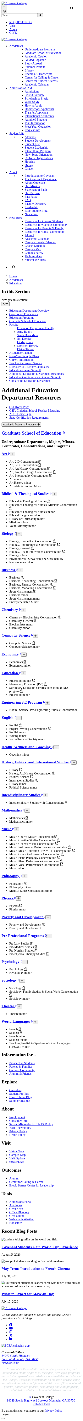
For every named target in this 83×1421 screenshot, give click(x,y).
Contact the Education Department (30, 380)
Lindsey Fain (25, 342)
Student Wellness (35, 259)
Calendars (15, 1090)
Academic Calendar (37, 84)
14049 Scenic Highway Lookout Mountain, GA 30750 (20, 1357)
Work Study (32, 102)
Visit (12, 25)
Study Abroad (33, 63)
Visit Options (17, 1158)
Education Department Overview (29, 310)
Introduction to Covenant (40, 175)
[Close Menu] (4, 11)
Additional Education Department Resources (36, 373)
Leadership (31, 207)
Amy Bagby (24, 331)
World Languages (16, 1021)
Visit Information (35, 123)
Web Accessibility (20, 1127)
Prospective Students (22, 1063)
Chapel (29, 168)
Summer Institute (35, 67)
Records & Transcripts (38, 74)
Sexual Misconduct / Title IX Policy (31, 1124)
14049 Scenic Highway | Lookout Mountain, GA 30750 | (41, 1400)
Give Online (16, 1215)
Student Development (38, 140)
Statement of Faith (36, 189)
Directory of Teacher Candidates (29, 366)
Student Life (32, 144)
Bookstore (15, 1222)
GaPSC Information (21, 359)
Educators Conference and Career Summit (35, 377)
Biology (8, 533)
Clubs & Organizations (39, 158)
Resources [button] (15, 217)
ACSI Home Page (20, 414)
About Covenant (35, 182)
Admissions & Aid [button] (20, 88)
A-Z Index (15, 1205)
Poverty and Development (23, 917)
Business (9, 570)
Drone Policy (17, 1134)
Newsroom (31, 214)
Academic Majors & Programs (20, 424)
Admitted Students (36, 119)
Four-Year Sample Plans (24, 356)
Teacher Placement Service (25, 363)
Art (5, 454)
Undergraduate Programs (40, 49)
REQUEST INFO (20, 22)
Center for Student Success (41, 81)
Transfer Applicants (36, 112)
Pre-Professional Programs (23, 936)
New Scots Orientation (39, 154)
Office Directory (19, 1212)
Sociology (10, 980)
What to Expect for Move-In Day (28, 1294)
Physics (8, 898)
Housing (30, 161)
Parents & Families (20, 1066)
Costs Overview (34, 95)
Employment (17, 1117)
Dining (29, 165)
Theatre (8, 1006)
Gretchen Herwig (27, 345)
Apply (13, 29)
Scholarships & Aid (36, 98)
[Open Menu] (4, 7)
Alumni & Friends (20, 1073)
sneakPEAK (17, 1161)
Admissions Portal (20, 1201)
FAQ (28, 200)
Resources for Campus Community (46, 224)
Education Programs (21, 317)
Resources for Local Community (44, 231)
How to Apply (33, 105)
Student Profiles (19, 1093)
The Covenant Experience (41, 179)
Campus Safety (34, 252)
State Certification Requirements (29, 417)
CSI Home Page (19, 407)
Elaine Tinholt (25, 349)
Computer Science (16, 635)
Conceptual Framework (23, 314)
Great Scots (16, 1208)
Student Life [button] (16, 133)
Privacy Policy (18, 1131)
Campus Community (22, 1070)
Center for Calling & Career (42, 77)
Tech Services (33, 256)
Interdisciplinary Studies (21, 795)
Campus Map (33, 249)
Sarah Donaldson (27, 335)
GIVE (13, 32)
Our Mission (32, 186)
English (8, 717)
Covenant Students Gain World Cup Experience (40, 1247)
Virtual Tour (16, 1151)
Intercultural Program (38, 151)
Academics (16, 279)
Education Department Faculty (35, 328)
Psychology (11, 962)
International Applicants (39, 116)
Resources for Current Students (44, 221)
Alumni (29, 235)
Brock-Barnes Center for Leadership (31, 1185)
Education (15, 283)
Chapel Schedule (35, 245)
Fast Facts (31, 196)
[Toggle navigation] (6, 304)
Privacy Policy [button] (53, 1410)
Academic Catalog (36, 56)
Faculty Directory (35, 203)
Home (13, 276)
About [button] (13, 172)
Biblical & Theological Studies (26, 494)
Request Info (32, 130)
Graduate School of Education (43, 53)
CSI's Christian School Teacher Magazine (34, 410)
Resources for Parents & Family (44, 228)
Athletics (30, 137)
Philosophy (11, 876)
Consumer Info (18, 1120)
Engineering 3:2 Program (22, 702)
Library (29, 70)
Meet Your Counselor (38, 126)
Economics (10, 654)
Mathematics (12, 810)
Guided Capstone (35, 60)
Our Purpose (32, 193)
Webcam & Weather (21, 1219)
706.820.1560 (10, 1362)
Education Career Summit (25, 370)
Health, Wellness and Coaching (27, 747)
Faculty (13, 324)
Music (7, 829)
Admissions (32, 91)
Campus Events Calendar (40, 242)
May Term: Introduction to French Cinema (36, 1269)
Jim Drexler (24, 338)
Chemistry (10, 610)
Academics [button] (16, 46)
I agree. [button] (6, 1414)
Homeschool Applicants (39, 109)
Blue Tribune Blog (36, 210)
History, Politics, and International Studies (35, 762)
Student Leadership (36, 147)
